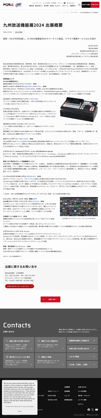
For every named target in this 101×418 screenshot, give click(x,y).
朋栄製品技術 (68, 400)
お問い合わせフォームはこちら (18, 286)
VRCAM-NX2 (31, 176)
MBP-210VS (23, 139)
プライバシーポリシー (79, 414)
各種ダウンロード (53, 391)
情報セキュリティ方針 (92, 414)
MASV (20, 216)
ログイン (60, 3)
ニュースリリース (36, 3)
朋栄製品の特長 (52, 400)
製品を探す (39, 6)
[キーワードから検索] (79, 4)
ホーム (59, 12)
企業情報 (73, 6)
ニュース (66, 12)
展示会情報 (74, 12)
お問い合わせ (95, 4)
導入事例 (46, 5)
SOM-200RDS (26, 84)
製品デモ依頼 (86, 4)
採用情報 (53, 3)
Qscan (23, 246)
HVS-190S (34, 99)
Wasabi (27, 231)
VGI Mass (35, 201)
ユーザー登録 (82, 400)
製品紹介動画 (52, 395)
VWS (5, 109)
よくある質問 (46, 3)
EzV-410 (32, 124)
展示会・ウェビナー (55, 5)
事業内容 (31, 5)
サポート (65, 6)
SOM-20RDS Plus (34, 86)
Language (71, 3)
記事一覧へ (49, 299)
